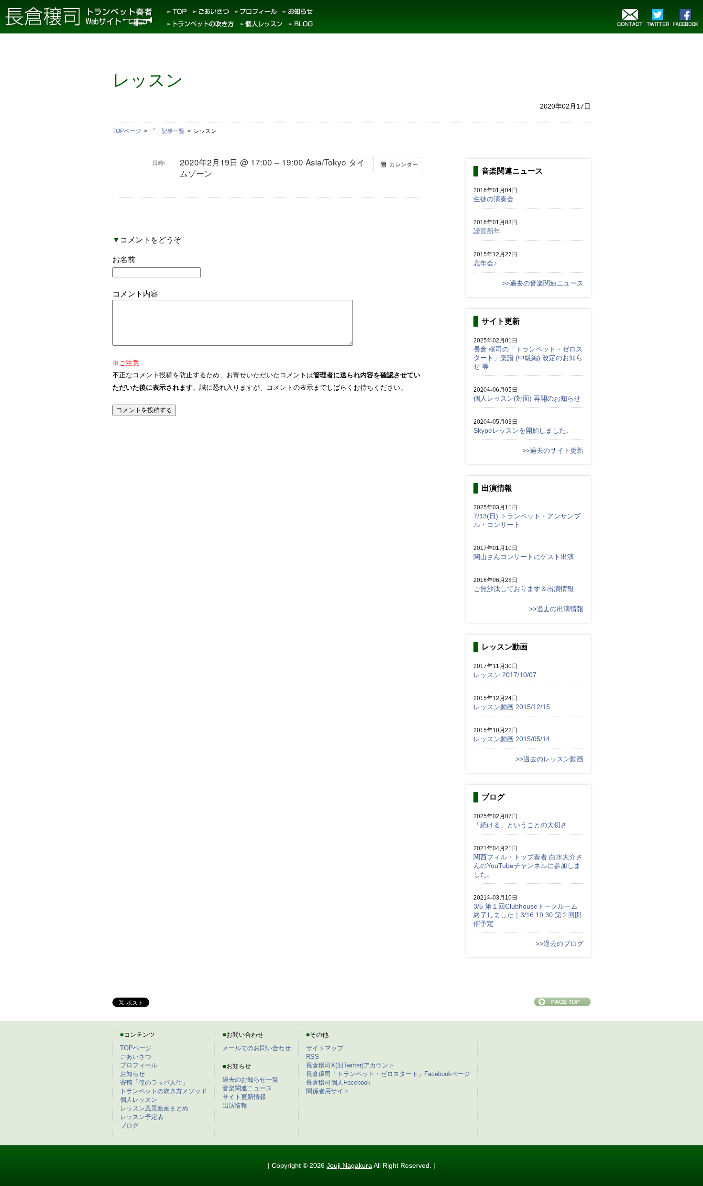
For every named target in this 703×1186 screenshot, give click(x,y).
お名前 (123, 259)
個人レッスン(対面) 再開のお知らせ (527, 398)
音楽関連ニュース (247, 1088)
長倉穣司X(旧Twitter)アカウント (350, 1065)
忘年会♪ (485, 263)
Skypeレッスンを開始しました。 (522, 430)
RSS (312, 1056)
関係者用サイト (328, 1091)
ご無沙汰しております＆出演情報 (523, 589)
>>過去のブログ (559, 943)
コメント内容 (135, 294)
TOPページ (136, 1048)
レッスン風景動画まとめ (154, 1108)
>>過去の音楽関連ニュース (542, 283)
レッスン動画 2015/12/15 (511, 707)
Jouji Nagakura (349, 1165)
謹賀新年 (486, 231)
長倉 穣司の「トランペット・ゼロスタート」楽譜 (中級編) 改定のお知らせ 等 (527, 357)
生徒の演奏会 (493, 199)
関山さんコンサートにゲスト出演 (523, 556)
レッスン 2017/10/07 (505, 675)
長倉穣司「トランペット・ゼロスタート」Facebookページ (388, 1073)
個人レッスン (138, 1099)
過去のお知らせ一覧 (250, 1079)
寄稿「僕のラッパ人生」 (154, 1082)
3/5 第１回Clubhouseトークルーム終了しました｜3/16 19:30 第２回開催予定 (527, 914)
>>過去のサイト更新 (552, 450)
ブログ (129, 1125)
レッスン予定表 (142, 1116)
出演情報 (234, 1105)
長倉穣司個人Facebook (338, 1082)
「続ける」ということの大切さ (520, 825)
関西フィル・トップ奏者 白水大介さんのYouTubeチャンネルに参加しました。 (527, 865)
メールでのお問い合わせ (256, 1048)
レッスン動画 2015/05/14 (511, 739)
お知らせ (132, 1073)
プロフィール (138, 1065)
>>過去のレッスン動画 (549, 759)
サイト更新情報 (244, 1096)
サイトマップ (324, 1048)
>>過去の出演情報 (556, 609)
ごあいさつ (135, 1056)
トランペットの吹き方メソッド (163, 1091)
